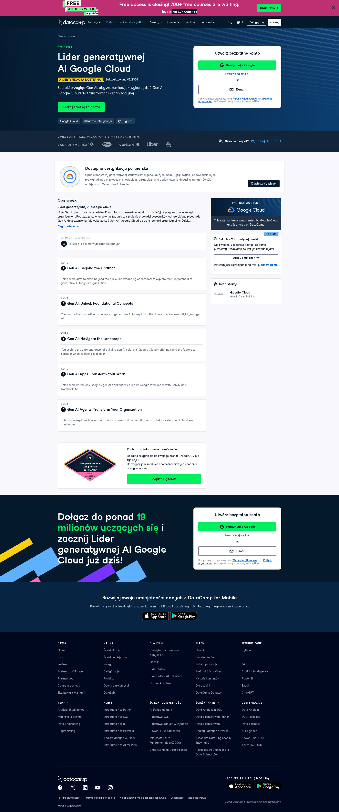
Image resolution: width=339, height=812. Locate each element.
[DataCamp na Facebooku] (60, 787)
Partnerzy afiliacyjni (70, 671)
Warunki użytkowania (244, 98)
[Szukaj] (230, 22)
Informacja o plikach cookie (100, 797)
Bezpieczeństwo (197, 797)
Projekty (109, 678)
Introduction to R (114, 723)
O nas (61, 650)
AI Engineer (249, 730)
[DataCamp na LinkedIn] (85, 787)
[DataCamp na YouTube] (97, 787)
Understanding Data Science (168, 749)
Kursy (107, 664)
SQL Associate (251, 716)
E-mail (240, 89)
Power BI (247, 678)
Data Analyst (250, 709)
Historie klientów (160, 683)
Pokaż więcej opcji (235, 73)
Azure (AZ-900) (252, 745)
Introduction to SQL (116, 716)
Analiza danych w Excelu (120, 738)
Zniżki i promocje (206, 664)
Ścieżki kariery (113, 650)
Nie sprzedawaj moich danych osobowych (143, 797)
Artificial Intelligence (255, 671)
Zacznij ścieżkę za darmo (81, 107)
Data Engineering (69, 723)
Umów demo (269, 264)
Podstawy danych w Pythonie (169, 723)
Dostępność (177, 797)
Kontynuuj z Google (240, 65)
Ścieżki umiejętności (116, 657)
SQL (244, 664)
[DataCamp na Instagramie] (110, 787)
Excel (245, 685)
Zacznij (274, 22)
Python (246, 650)
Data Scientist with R (209, 723)
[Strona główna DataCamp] (71, 22)
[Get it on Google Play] (183, 616)
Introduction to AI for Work (121, 745)
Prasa (61, 657)
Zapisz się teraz (164, 479)
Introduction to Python (118, 709)
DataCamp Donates (209, 692)
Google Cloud (240, 292)
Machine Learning (69, 716)
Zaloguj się (256, 22)
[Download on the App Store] (155, 616)
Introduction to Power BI (119, 730)
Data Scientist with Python (213, 716)
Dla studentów (205, 657)
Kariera (62, 664)
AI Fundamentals (161, 709)
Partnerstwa (66, 678)
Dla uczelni (207, 22)
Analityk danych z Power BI (213, 730)
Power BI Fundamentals (165, 730)
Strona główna (67, 36)
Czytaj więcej (67, 226)
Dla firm (190, 22)
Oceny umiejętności (116, 685)
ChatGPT (248, 692)
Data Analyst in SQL (209, 709)
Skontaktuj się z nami (71, 692)
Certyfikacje (111, 671)
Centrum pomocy (69, 685)
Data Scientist (251, 723)
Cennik (154, 662)
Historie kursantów (208, 678)
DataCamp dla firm (246, 257)
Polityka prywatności (69, 797)
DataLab (109, 692)
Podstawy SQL (159, 716)
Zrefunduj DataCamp (209, 671)
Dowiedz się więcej (263, 183)
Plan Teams (157, 669)
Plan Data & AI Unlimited (166, 676)
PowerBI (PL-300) (253, 738)
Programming (66, 730)
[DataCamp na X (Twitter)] (72, 787)
